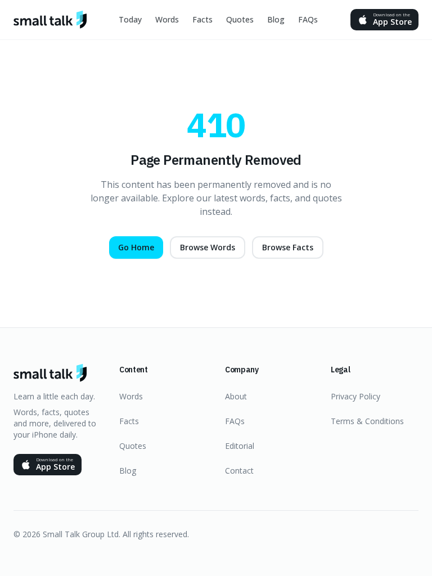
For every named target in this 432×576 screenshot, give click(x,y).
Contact (239, 470)
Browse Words (207, 247)
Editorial (239, 445)
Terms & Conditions (367, 421)
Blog (276, 19)
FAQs (308, 19)
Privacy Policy (355, 396)
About (236, 396)
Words (167, 19)
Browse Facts (287, 247)
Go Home (136, 247)
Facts (202, 19)
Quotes (240, 19)
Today (130, 19)
